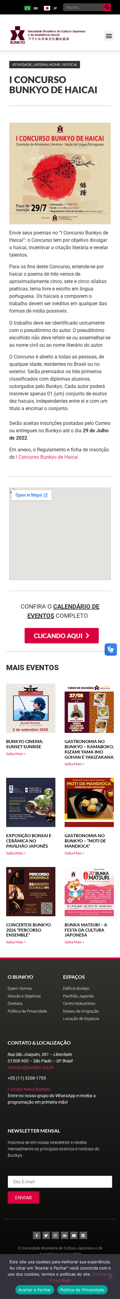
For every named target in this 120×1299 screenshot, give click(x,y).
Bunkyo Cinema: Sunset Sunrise (24, 744)
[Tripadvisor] (64, 1235)
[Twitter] (46, 1235)
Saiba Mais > (16, 753)
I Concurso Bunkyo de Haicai (47, 457)
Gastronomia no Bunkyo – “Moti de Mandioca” (85, 841)
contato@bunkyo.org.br (31, 1067)
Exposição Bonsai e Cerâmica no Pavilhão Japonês (28, 841)
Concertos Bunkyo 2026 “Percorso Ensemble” (28, 930)
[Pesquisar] (107, 7)
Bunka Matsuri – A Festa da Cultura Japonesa (86, 930)
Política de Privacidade (82, 1289)
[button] (109, 35)
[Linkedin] (83, 1235)
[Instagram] (55, 1235)
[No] (110, 1276)
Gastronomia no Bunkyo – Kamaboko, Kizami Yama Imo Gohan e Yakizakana (89, 749)
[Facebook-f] (36, 1235)
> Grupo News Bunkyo (29, 1089)
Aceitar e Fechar (34, 1289)
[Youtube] (74, 1235)
